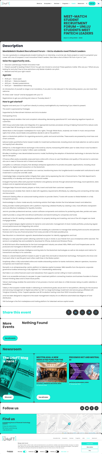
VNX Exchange (8, 301)
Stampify (6, 267)
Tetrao (5, 282)
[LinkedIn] (76, 312)
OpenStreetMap (92, 433)
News (59, 383)
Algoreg (5, 119)
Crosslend (6, 170)
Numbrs (5, 230)
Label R (5, 215)
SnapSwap (6, 262)
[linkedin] (82, 408)
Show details (64, 451)
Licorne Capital (8, 224)
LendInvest (6, 218)
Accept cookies (90, 443)
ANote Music (7, 131)
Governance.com (9, 191)
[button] (86, 3)
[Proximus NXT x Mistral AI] (84, 363)
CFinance (6, 159)
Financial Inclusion (50, 383)
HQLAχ (5, 206)
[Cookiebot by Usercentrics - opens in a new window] (10, 452)
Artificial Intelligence (77, 382)
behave (5, 142)
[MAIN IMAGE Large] (51, 363)
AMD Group (7, 125)
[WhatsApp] (82, 312)
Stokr (4, 276)
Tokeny (5, 288)
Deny (90, 450)
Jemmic (6, 211)
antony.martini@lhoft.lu (48, 106)
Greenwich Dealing (10, 197)
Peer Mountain (8, 235)
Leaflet (65, 433)
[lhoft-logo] (6, 2)
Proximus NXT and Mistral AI (84, 358)
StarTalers (6, 273)
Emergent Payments (10, 182)
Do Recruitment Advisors (22, 112)
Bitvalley (6, 153)
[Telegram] (89, 312)
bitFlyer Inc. (7, 148)
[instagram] (96, 408)
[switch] (36, 452)
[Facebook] (69, 312)
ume (4, 296)
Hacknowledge (8, 202)
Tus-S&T (41, 290)
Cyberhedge (7, 176)
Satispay (6, 239)
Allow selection (90, 447)
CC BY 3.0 (82, 433)
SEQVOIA (8, 244)
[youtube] (87, 408)
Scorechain (7, 250)
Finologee (26, 109)
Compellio (6, 165)
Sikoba (5, 256)
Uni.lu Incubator (41, 112)
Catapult (39, 383)
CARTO (74, 433)
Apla (4, 136)
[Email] (96, 312)
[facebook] (92, 408)
